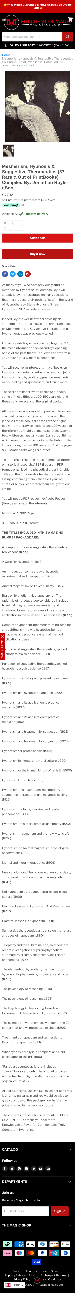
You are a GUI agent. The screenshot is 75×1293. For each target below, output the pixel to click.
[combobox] (32, 36)
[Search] (67, 36)
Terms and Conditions (48, 1279)
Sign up (59, 1211)
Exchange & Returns (53, 1275)
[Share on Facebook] (5, 274)
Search (17, 1271)
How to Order (49, 1271)
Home (6, 55)
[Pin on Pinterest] (28, 274)
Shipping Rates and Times (20, 1275)
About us (31, 1271)
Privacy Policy (21, 1279)
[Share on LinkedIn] (20, 274)
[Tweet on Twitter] (13, 274)
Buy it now (37, 254)
